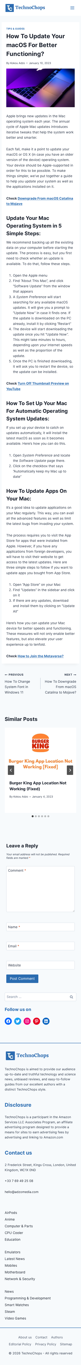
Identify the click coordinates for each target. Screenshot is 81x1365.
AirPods (11, 1213)
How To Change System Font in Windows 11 (17, 683)
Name (14, 927)
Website (14, 965)
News (9, 1291)
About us (25, 1337)
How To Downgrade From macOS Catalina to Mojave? (60, 683)
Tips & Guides (15, 28)
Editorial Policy (20, 1344)
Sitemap (66, 1344)
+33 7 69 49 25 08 (19, 1181)
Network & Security (20, 1279)
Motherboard (15, 1272)
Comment (17, 870)
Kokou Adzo (17, 63)
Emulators (12, 1252)
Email (13, 946)
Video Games (15, 1318)
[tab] (33, 816)
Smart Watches (17, 1305)
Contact (41, 1337)
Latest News (15, 1259)
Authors (57, 1337)
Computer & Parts (19, 1226)
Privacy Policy (45, 1344)
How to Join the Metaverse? (41, 656)
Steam (10, 1312)
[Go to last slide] (11, 770)
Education (12, 1239)
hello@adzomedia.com (22, 1192)
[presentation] (40, 751)
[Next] (70, 770)
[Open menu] (72, 7)
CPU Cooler (14, 1233)
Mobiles (11, 1265)
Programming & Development (28, 1298)
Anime (10, 1219)
